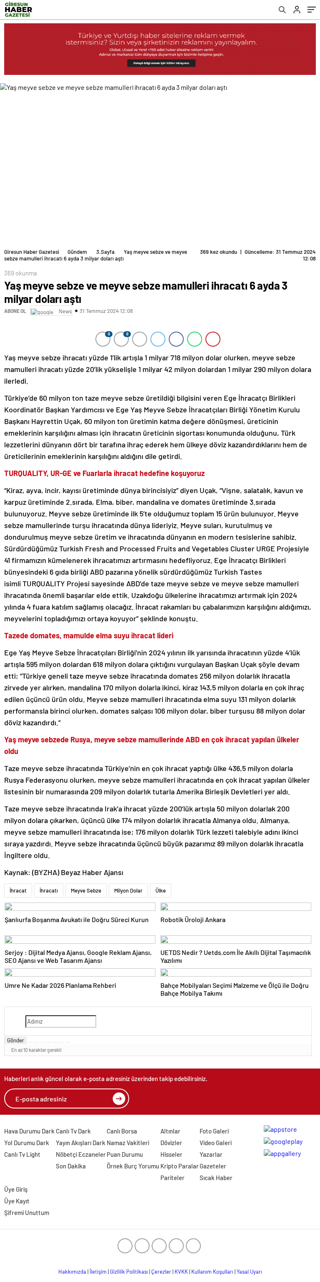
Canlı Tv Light (22, 1154)
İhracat (18, 890)
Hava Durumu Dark (29, 1131)
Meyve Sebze (86, 890)
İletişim (98, 1271)
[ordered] (49, 1042)
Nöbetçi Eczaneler (81, 1154)
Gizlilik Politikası (129, 1271)
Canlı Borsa (122, 1131)
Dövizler (171, 1142)
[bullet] (55, 1042)
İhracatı (49, 890)
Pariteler (172, 1177)
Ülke (160, 890)
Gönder (15, 1040)
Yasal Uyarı (249, 1271)
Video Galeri (216, 1142)
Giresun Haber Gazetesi (31, 251)
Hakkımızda (72, 1271)
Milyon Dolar (128, 890)
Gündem (77, 251)
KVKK (181, 1271)
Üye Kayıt (17, 1201)
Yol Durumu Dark (26, 1142)
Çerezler (161, 1271)
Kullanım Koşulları (212, 1271)
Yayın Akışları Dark (80, 1142)
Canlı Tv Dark (73, 1131)
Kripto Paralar (179, 1166)
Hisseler (171, 1154)
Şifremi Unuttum (26, 1212)
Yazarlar (211, 1154)
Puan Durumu (125, 1154)
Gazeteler (213, 1166)
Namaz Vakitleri (128, 1142)
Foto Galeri (214, 1131)
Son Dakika (71, 1166)
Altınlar (170, 1131)
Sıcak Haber (216, 1177)
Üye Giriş (16, 1189)
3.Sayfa (105, 251)
